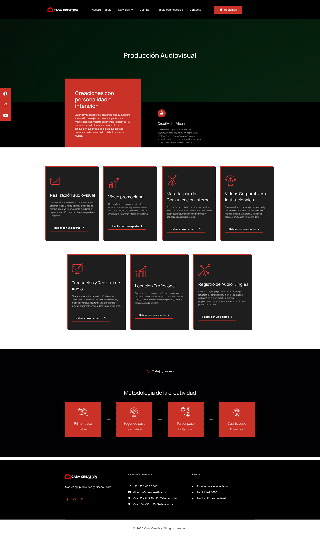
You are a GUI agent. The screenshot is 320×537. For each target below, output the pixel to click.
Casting (144, 9)
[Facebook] (5, 93)
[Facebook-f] (67, 499)
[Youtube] (5, 115)
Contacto (195, 9)
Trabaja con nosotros (169, 9)
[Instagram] (5, 104)
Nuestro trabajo (102, 9)
